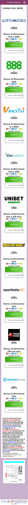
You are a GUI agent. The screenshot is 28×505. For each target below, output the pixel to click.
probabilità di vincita (19, 502)
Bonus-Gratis (16, 466)
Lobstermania (11, 442)
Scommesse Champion (12, 419)
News (17, 7)
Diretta (16, 481)
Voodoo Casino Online (9, 426)
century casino (7, 450)
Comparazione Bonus (7, 7)
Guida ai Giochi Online (18, 11)
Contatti (4, 16)
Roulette (16, 469)
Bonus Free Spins (6, 11)
